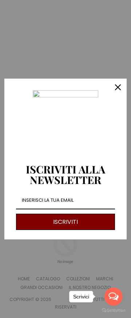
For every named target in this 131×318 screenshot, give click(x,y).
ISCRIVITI (65, 222)
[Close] (118, 87)
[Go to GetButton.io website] (113, 310)
